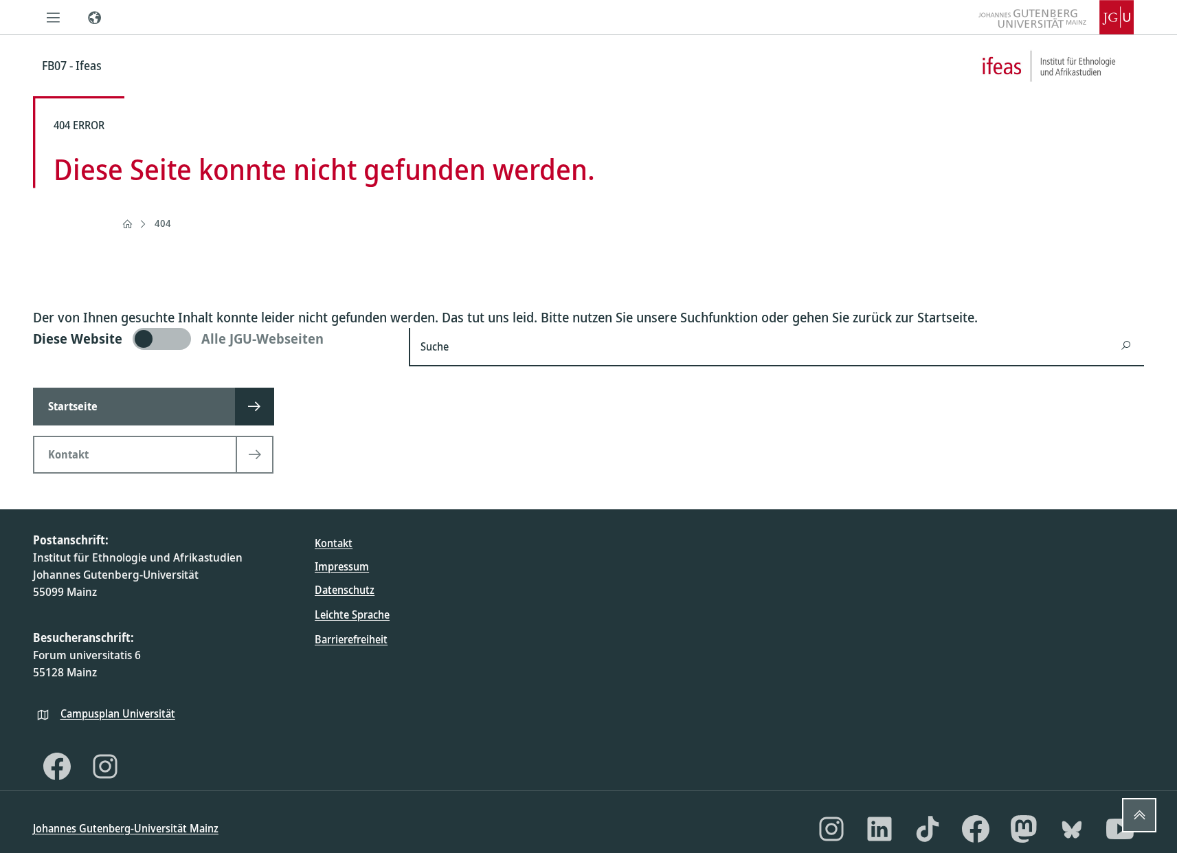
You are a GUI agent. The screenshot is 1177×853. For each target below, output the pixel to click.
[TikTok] (927, 829)
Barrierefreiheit (351, 639)
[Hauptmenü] (53, 17)
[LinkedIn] (879, 829)
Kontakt (333, 543)
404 (163, 223)
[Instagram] (105, 766)
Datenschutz (344, 589)
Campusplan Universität (117, 713)
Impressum (342, 566)
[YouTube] (1120, 829)
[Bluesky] (1072, 829)
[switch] (212, 339)
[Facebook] (57, 766)
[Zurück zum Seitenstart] (1139, 815)
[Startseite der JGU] (1056, 17)
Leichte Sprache (352, 614)
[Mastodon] (1024, 829)
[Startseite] (127, 224)
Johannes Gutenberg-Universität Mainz (125, 828)
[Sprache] (94, 17)
